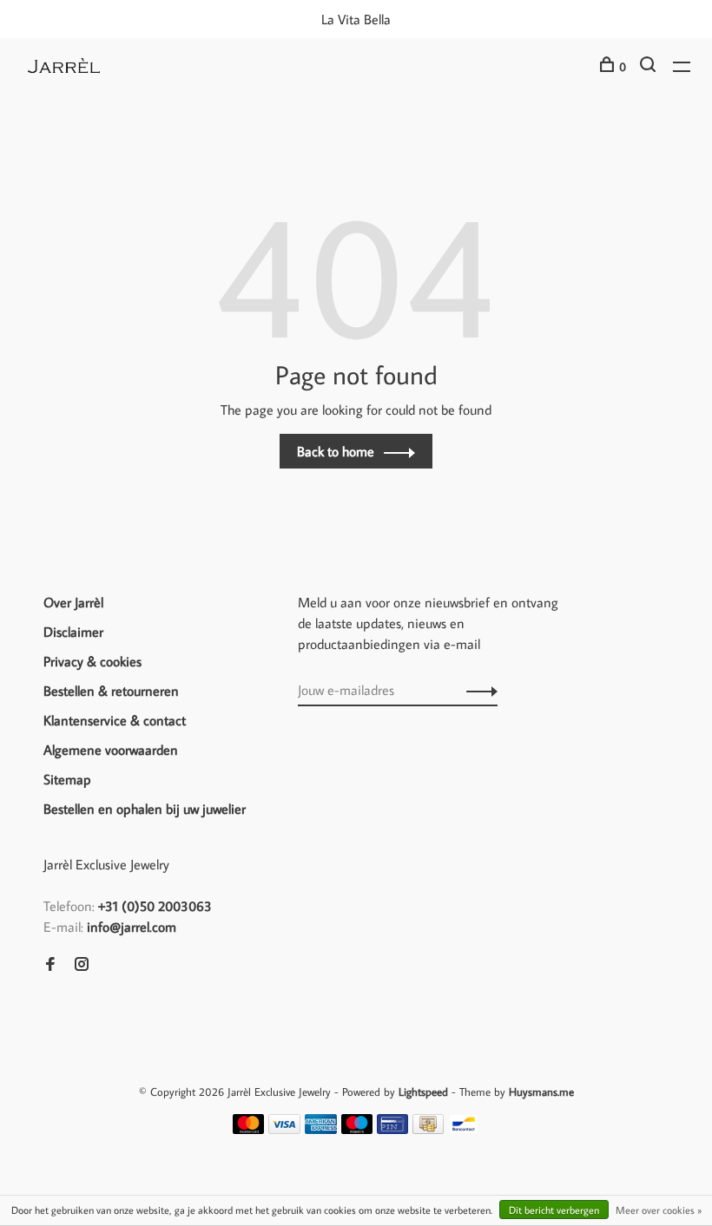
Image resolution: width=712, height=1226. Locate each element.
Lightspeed (423, 1091)
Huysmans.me (541, 1091)
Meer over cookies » (659, 1209)
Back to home (335, 451)
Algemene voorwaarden (110, 749)
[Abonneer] (477, 690)
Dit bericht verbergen (554, 1209)
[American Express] (321, 1128)
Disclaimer (73, 631)
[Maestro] (357, 1128)
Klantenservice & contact (114, 720)
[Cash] (428, 1128)
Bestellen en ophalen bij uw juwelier (144, 808)
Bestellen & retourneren (111, 690)
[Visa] (284, 1128)
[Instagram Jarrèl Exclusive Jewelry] (82, 965)
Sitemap (67, 779)
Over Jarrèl (73, 602)
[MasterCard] (249, 1128)
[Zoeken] (650, 67)
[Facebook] (50, 965)
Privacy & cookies (92, 661)
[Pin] (392, 1128)
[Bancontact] (463, 1128)
